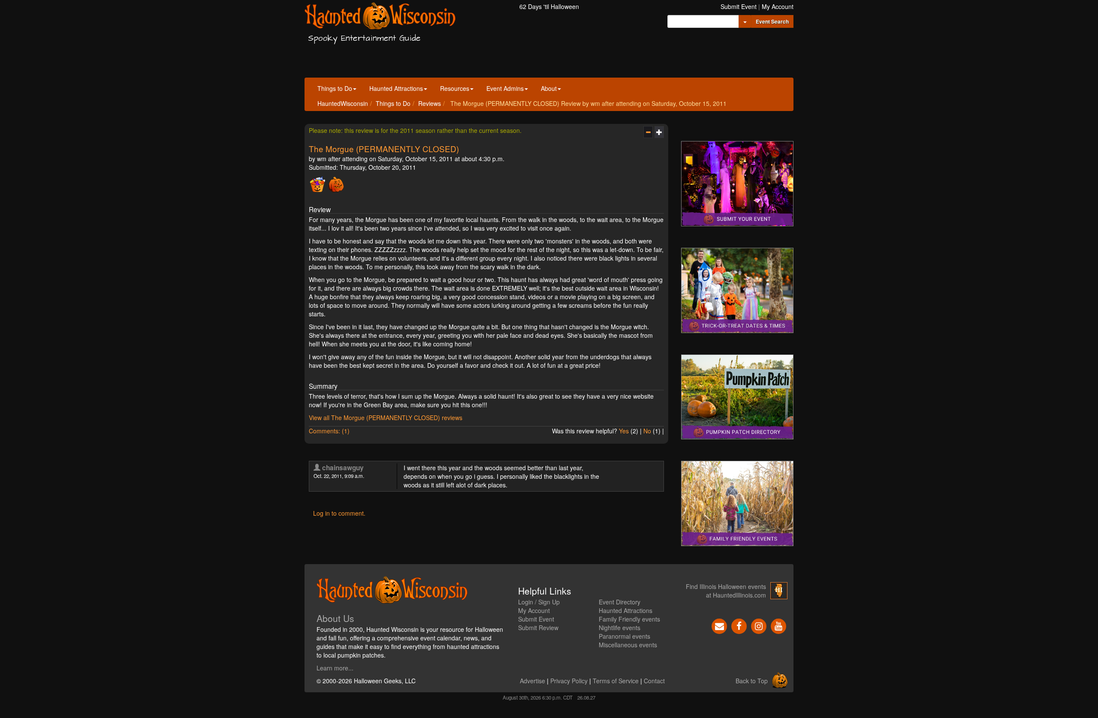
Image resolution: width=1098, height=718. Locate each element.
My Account (777, 6)
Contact (654, 680)
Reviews (429, 103)
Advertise (532, 680)
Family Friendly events (629, 619)
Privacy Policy (569, 680)
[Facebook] (739, 625)
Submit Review (538, 627)
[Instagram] (759, 625)
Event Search (772, 21)
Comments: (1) (329, 431)
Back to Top (752, 680)
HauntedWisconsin (342, 103)
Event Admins (505, 88)
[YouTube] (778, 625)
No (647, 431)
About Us (335, 618)
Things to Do (334, 88)
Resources (454, 88)
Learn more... (335, 668)
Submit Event (739, 6)
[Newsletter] (719, 625)
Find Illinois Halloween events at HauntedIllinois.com (726, 590)
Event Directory (619, 602)
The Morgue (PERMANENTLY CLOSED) (384, 148)
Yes (624, 431)
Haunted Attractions (396, 88)
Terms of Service (616, 680)
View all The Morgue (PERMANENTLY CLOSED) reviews (385, 417)
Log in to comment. (339, 513)
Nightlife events (619, 627)
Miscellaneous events (628, 644)
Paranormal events (624, 636)
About (549, 88)
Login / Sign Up (539, 602)
